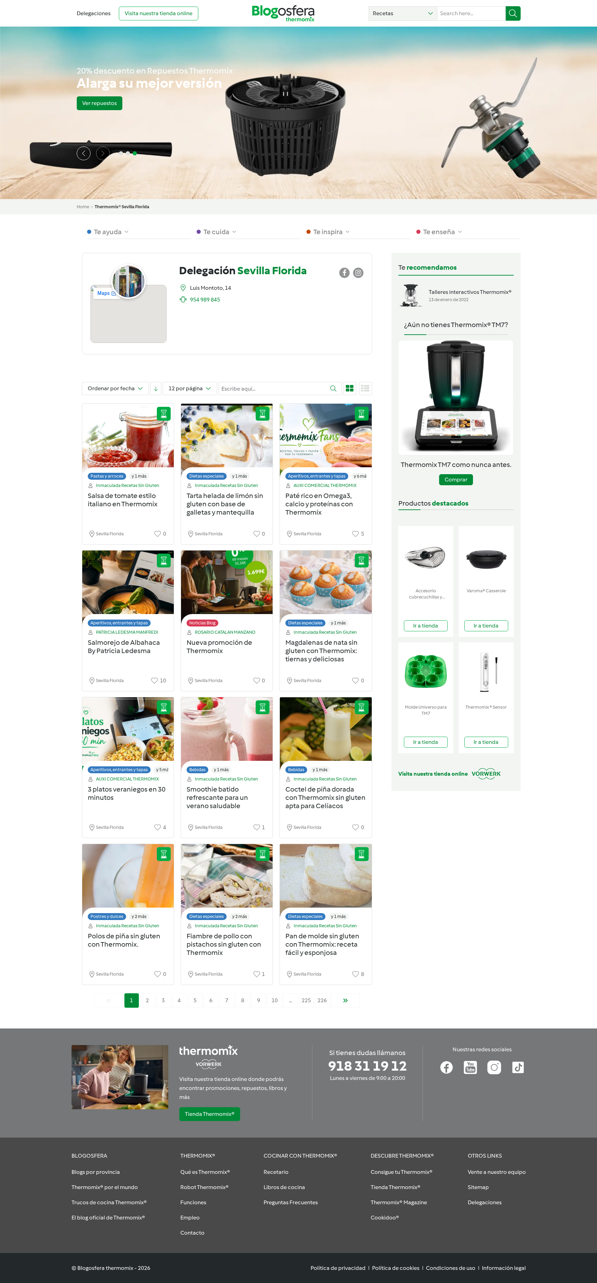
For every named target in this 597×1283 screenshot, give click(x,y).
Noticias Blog (202, 622)
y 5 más (163, 769)
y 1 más (139, 476)
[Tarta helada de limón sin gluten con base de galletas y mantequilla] (227, 443)
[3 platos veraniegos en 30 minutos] (128, 737)
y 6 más (361, 476)
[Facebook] (446, 1067)
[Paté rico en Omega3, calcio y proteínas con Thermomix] (325, 443)
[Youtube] (470, 1067)
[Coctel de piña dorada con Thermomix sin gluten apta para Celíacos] (325, 737)
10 (275, 1000)
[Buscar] (513, 13)
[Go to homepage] (283, 13)
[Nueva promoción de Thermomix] (227, 590)
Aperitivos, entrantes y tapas (316, 476)
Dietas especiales (206, 476)
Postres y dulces (107, 916)
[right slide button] (103, 153)
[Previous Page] (108, 1000)
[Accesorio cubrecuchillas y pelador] (426, 556)
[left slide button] (84, 153)
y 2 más (139, 916)
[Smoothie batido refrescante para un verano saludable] (227, 737)
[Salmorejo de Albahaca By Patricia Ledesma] (128, 590)
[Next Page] (345, 1000)
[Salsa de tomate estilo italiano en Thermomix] (128, 443)
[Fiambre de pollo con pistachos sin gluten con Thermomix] (227, 884)
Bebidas (197, 769)
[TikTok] (518, 1067)
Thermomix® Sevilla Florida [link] (122, 206)
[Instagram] (494, 1067)
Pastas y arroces (107, 476)
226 (322, 1000)
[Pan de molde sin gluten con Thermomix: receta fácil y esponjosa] (325, 884)
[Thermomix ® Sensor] (486, 672)
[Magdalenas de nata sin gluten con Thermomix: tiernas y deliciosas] (325, 590)
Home (83, 206)
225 (306, 1000)
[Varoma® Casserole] (486, 556)
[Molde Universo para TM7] (426, 672)
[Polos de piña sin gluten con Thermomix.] (128, 884)
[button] (403, 13)
